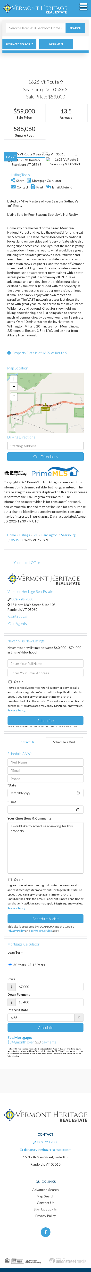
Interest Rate (18, 1010)
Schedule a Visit (64, 742)
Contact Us (17, 616)
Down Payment (19, 994)
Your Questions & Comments (29, 818)
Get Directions (45, 456)
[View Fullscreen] (13, 397)
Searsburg (68, 535)
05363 (16, 540)
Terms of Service (41, 930)
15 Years (38, 965)
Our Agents (17, 623)
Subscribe (45, 720)
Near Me (54, 44)
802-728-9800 (22, 599)
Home (11, 535)
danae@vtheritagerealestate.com (47, 1150)
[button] (75, 28)
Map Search (45, 1196)
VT (35, 535)
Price (12, 979)
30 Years (19, 965)
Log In (52, 1209)
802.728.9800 (47, 1142)
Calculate (45, 1027)
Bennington (49, 535)
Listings (24, 535)
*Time (12, 802)
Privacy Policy (16, 710)
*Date (12, 785)
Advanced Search (18, 44)
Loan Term (15, 952)
